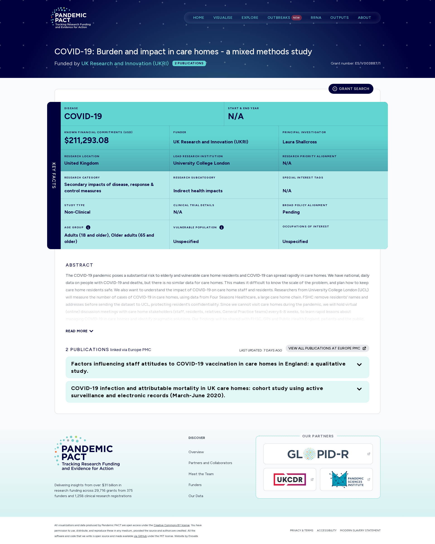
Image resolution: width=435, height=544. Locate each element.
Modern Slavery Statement (360, 530)
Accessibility (326, 530)
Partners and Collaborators (210, 463)
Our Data (195, 496)
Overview (196, 452)
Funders (195, 485)
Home (198, 17)
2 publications (189, 63)
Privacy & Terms (301, 530)
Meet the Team (201, 474)
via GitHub (140, 536)
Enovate (193, 536)
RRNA (316, 17)
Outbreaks (284, 17)
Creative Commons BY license (172, 525)
